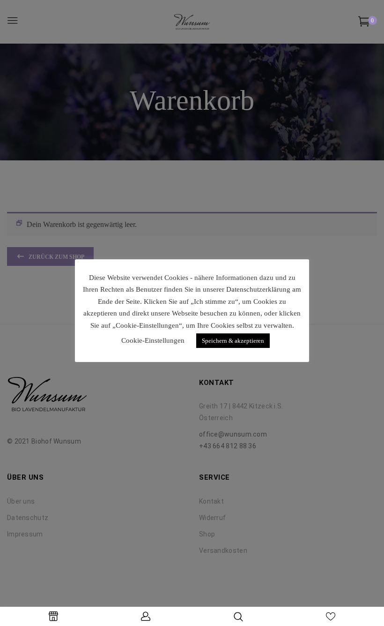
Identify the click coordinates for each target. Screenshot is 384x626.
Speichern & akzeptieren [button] (233, 340)
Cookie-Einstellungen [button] (153, 340)
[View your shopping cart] (364, 23)
